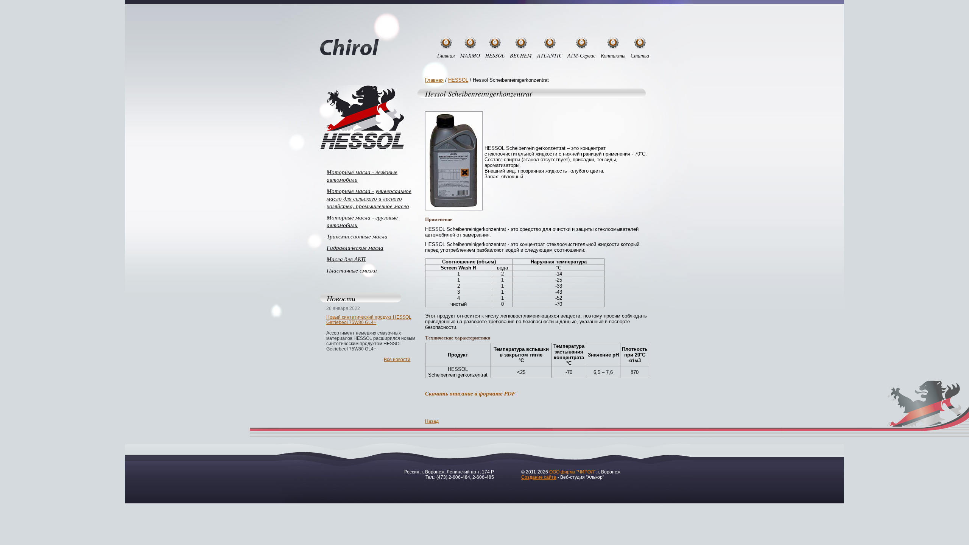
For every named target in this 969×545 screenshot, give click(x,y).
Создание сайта (538, 477)
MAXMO (470, 55)
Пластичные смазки (352, 270)
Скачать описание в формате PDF (470, 393)
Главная (446, 55)
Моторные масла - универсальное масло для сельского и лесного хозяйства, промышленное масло (369, 198)
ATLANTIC (549, 55)
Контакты (613, 55)
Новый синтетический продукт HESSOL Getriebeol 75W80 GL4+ (368, 320)
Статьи (640, 55)
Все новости (397, 359)
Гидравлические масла (355, 247)
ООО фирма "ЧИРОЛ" (572, 472)
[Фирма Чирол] (349, 47)
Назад (432, 421)
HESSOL (495, 55)
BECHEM (521, 55)
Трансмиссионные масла (357, 236)
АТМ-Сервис (581, 55)
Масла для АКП (346, 259)
